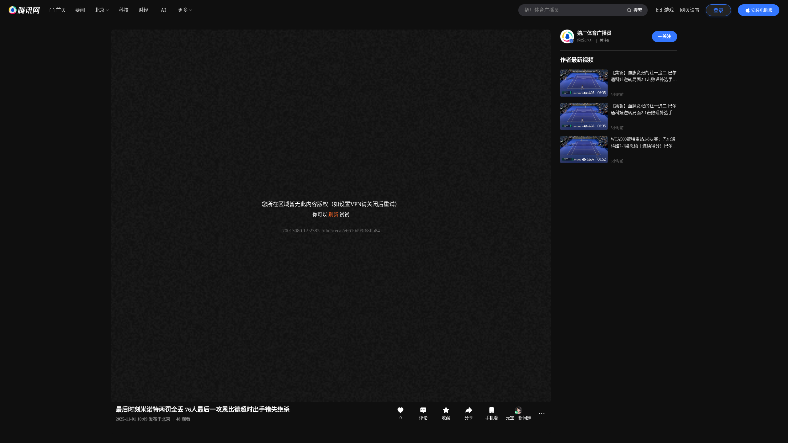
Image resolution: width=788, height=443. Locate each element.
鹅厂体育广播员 (594, 33)
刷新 (333, 214)
